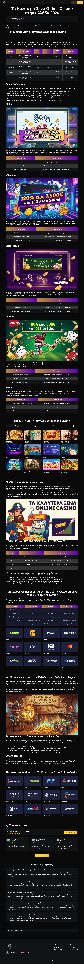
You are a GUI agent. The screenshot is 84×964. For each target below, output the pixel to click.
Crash (50, 425)
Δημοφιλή (13, 425)
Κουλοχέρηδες (68, 425)
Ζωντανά (31, 425)
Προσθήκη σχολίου (70, 832)
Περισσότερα (42, 855)
